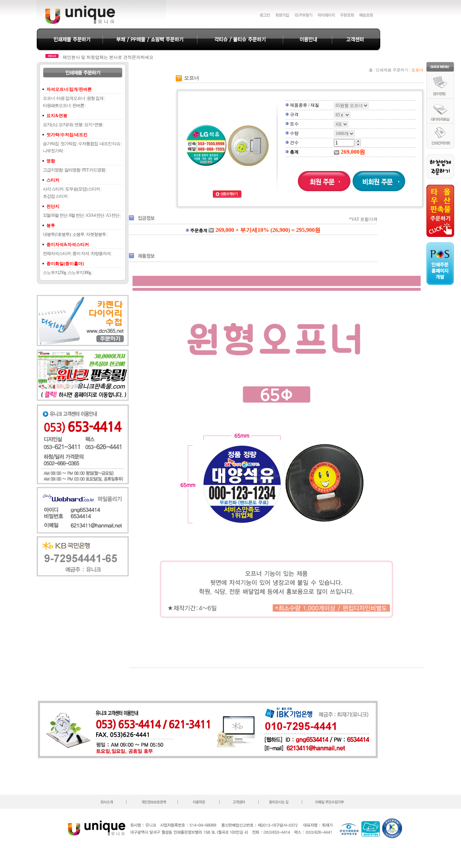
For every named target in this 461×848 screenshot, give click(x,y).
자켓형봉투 (96, 234)
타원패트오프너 (57, 105)
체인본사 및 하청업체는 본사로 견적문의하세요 (108, 57)
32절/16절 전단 (55, 215)
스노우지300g (79, 272)
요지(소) (50, 124)
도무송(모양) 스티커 (82, 189)
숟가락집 (51, 143)
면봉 (78, 124)
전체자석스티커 (57, 253)
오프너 (49, 98)
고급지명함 (53, 169)
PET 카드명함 (93, 169)
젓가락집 (68, 143)
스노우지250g (54, 272)
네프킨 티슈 (110, 143)
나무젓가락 (53, 150)
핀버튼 (78, 105)
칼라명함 (72, 169)
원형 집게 (95, 98)
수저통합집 (88, 143)
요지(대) (66, 124)
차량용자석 (101, 253)
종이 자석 (80, 253)
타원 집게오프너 (71, 98)
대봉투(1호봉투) (57, 234)
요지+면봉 (93, 124)
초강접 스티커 (55, 196)
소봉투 (78, 234)
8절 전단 (76, 215)
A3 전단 (112, 215)
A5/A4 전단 (94, 215)
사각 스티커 (53, 189)
